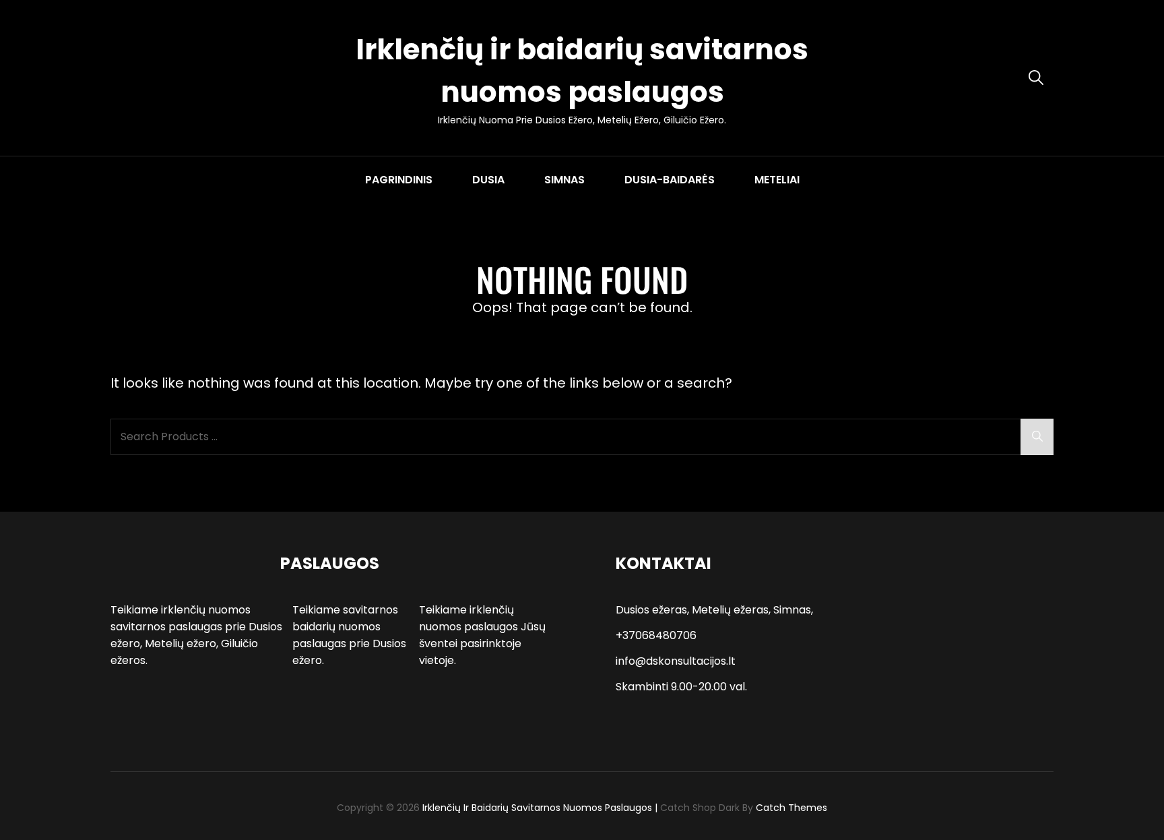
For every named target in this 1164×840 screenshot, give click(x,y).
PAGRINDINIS (398, 179)
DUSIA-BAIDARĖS (669, 179)
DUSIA (488, 179)
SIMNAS (564, 179)
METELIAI (777, 179)
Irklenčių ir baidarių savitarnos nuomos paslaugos (537, 807)
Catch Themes (791, 807)
